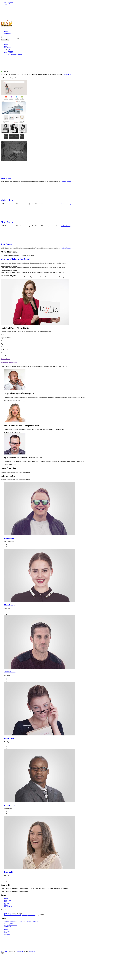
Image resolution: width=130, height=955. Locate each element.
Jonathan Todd (9, 672)
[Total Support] (7, 240)
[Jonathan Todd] (39, 668)
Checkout (10, 51)
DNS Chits (4, 951)
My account (7, 47)
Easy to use (6, 178)
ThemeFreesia (67, 74)
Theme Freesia (20, 951)
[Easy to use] (7, 174)
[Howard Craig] (39, 802)
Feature (6, 898)
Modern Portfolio (9, 363)
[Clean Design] (7, 218)
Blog (5, 46)
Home (6, 31)
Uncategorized (8, 906)
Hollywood (7, 900)
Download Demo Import (15, 54)
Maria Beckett (9, 605)
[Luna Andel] (39, 868)
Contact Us (7, 33)
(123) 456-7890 (8, 2)
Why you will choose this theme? (15, 259)
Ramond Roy (9, 538)
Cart (9, 49)
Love (5, 901)
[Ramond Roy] (39, 534)
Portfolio (6, 903)
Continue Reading (66, 181)
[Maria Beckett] (39, 601)
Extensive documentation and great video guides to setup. (20, 915)
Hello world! (7, 913)
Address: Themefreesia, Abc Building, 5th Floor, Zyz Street (20, 921)
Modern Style (7, 200)
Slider (6, 905)
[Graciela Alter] (39, 735)
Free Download (8, 52)
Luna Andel (8, 872)
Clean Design (7, 222)
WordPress (32, 951)
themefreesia (7, 926)
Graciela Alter (9, 738)
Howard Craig (9, 805)
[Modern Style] (7, 196)
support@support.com (10, 4)
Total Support (7, 244)
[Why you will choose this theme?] (35, 324)
